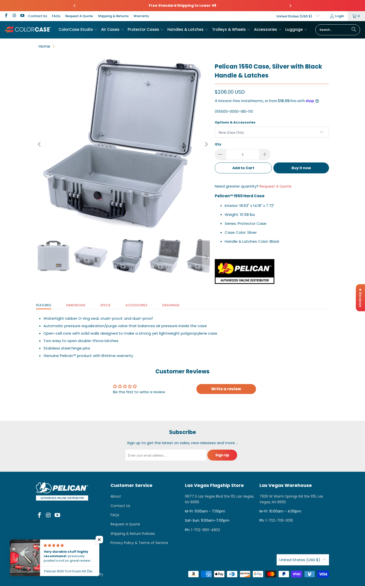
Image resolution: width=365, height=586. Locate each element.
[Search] (354, 29)
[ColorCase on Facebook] (6, 16)
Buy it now (301, 167)
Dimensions (75, 305)
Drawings (171, 305)
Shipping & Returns (113, 16)
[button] (78, 30)
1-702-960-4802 (205, 529)
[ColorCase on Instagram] (14, 16)
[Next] (290, 5)
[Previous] (74, 5)
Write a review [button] (226, 389)
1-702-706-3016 (279, 520)
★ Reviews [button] (360, 297)
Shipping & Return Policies (132, 533)
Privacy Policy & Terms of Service (139, 542)
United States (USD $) (294, 16)
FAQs (56, 16)
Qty (218, 144)
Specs (105, 305)
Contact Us (37, 16)
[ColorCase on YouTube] (22, 16)
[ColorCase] (28, 29)
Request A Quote (79, 16)
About (115, 496)
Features (43, 305)
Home (44, 46)
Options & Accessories (235, 122)
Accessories (136, 305)
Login (339, 16)
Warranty (141, 16)
